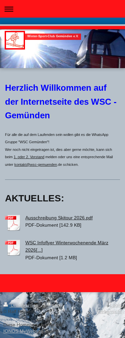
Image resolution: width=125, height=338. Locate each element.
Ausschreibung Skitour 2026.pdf (59, 217)
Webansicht (109, 311)
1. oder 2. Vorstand (29, 157)
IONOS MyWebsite (23, 331)
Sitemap (51, 305)
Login (116, 305)
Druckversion (24, 305)
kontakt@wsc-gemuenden (35, 165)
